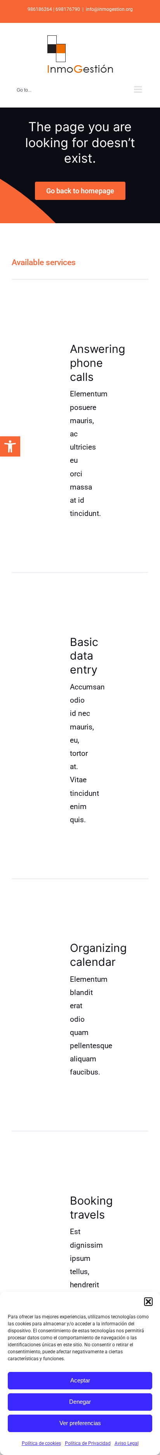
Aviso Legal (127, 1443)
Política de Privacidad (88, 1443)
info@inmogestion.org (109, 9)
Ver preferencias (80, 1423)
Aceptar (80, 1380)
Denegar (80, 1401)
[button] (10, 446)
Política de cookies (41, 1443)
